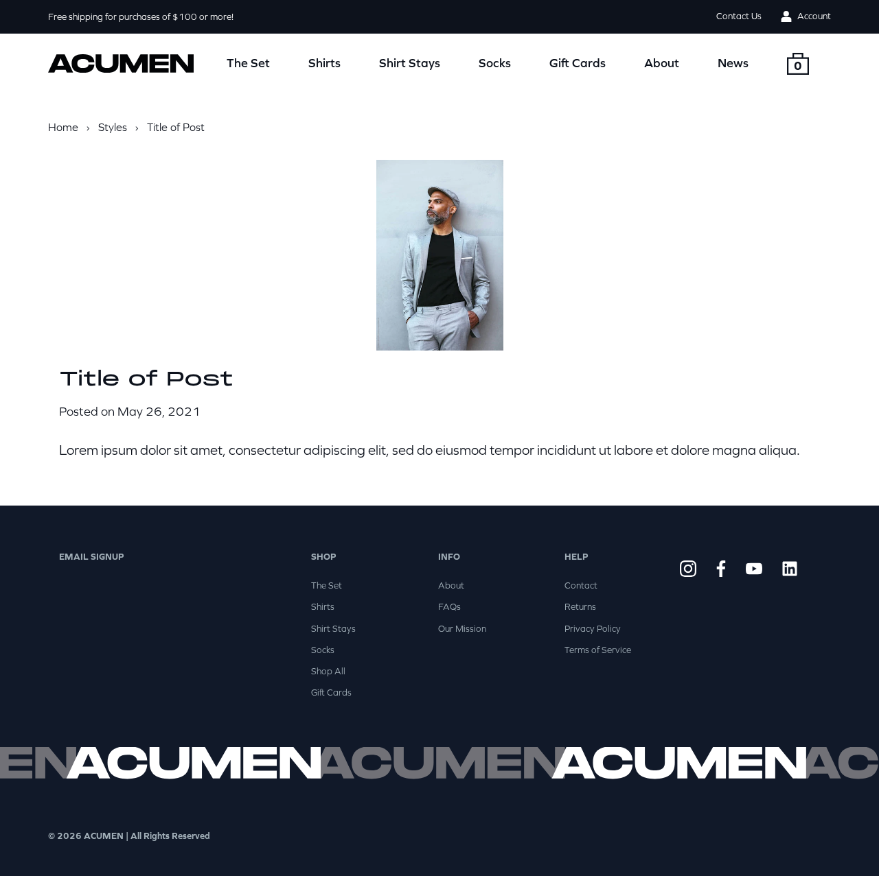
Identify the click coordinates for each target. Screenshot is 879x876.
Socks (495, 63)
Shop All (328, 671)
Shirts (324, 63)
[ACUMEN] (121, 64)
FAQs (449, 607)
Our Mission (462, 629)
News (733, 63)
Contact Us (739, 16)
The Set (248, 63)
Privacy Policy (592, 629)
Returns (580, 607)
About (661, 63)
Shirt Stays (409, 63)
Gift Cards (577, 63)
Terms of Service (597, 650)
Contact (580, 585)
